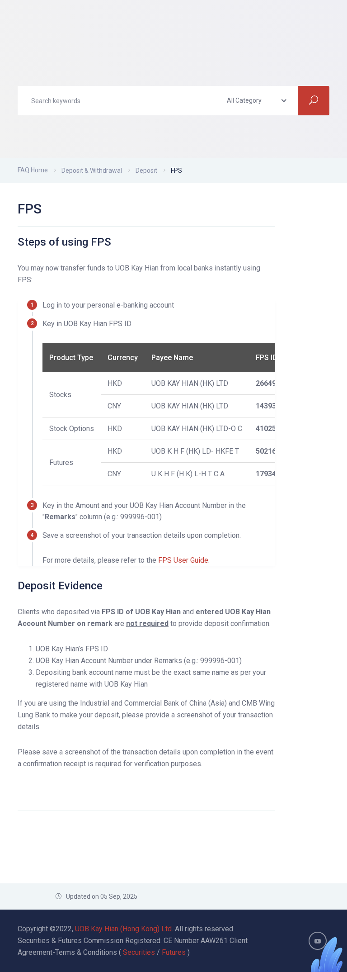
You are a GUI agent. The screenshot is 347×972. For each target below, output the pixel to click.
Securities (139, 952)
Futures (174, 952)
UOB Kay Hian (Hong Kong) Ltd (123, 929)
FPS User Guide (183, 560)
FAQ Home (33, 170)
